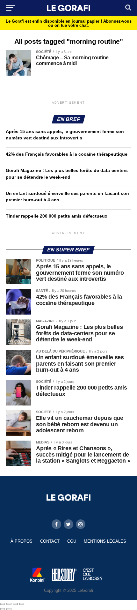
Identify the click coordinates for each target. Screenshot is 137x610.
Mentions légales (105, 541)
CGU (71, 541)
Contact (50, 541)
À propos (21, 541)
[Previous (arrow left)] (2, 609)
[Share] (8, 604)
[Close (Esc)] (2, 604)
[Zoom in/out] (21, 604)
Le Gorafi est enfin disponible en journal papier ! (69, 23)
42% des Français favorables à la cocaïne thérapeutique (66, 154)
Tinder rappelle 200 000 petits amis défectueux (56, 216)
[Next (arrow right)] (8, 609)
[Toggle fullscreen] (15, 604)
